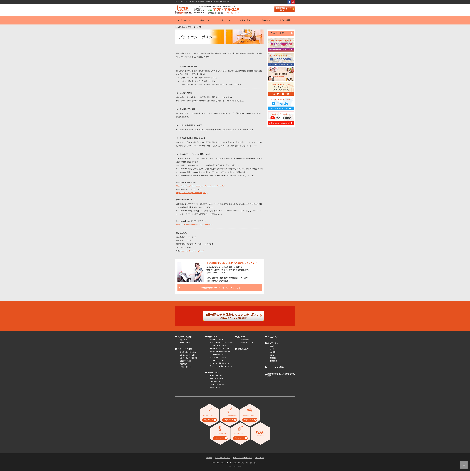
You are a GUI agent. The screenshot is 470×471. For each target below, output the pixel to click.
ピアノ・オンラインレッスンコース (221, 342)
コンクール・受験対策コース (219, 363)
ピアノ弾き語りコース (217, 354)
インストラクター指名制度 (188, 358)
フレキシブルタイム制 (187, 355)
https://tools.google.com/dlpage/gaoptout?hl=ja (194, 224)
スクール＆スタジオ (246, 342)
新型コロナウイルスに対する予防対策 (281, 374)
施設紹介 (241, 337)
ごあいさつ (183, 339)
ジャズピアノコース (216, 360)
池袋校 (272, 355)
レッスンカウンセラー (217, 384)
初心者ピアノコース (216, 339)
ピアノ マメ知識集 (275, 367)
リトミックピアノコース (218, 345)
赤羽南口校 (273, 361)
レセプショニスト (216, 381)
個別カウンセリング (186, 361)
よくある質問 (272, 337)
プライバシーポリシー (277, 33)
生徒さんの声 (242, 349)
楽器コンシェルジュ (216, 378)
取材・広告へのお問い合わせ (242, 458)
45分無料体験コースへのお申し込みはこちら (221, 287)
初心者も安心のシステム (188, 352)
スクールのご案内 (184, 337)
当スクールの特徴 (184, 349)
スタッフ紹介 (212, 372)
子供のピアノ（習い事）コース (220, 348)
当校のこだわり (185, 342)
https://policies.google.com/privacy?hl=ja (191, 193)
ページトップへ (464, 465)
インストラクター (216, 375)
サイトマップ (259, 458)
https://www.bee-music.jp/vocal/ (192, 251)
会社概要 (209, 458)
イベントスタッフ (216, 387)
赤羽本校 (273, 358)
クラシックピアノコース (218, 357)
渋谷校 (272, 349)
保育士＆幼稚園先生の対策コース (221, 351)
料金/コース (212, 337)
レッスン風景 (244, 339)
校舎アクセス (272, 343)
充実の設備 (183, 364)
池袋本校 (273, 352)
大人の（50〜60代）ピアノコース (221, 366)
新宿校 (272, 346)
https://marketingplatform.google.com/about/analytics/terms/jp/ (200, 186)
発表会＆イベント (186, 367)
